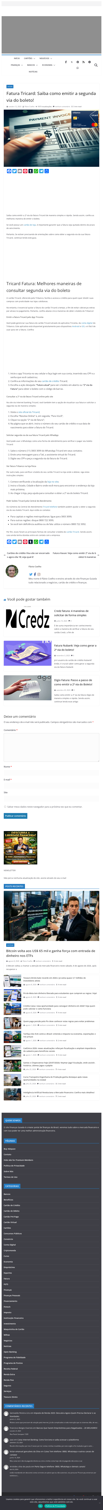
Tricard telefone (50, 506)
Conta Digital (10, 1244)
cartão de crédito (50, 381)
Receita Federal (11, 1369)
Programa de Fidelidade (14, 1357)
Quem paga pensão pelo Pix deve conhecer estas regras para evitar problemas (58, 1021)
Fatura (10, 86)
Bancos (31, 65)
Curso (6, 1256)
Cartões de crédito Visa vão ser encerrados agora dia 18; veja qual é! (28, 555)
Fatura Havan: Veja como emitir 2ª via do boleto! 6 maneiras (74, 555)
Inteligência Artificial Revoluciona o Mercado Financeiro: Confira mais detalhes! (59, 1092)
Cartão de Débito (11, 1211)
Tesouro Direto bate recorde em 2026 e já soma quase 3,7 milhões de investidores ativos (54, 979)
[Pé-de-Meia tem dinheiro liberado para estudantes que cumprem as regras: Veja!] (12, 995)
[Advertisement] (52, 35)
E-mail (8, 779)
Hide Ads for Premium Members (18, 1160)
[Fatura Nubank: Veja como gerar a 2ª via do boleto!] (28, 642)
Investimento (10, 1323)
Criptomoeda (10, 1250)
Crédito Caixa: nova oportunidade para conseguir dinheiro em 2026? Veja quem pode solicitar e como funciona (59, 1007)
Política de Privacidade (14, 1165)
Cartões (28, 58)
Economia (47, 65)
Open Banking (10, 1352)
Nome (8, 766)
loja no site (52, 481)
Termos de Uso (10, 1177)
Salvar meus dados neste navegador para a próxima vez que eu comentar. (44, 806)
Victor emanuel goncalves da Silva (25, 1451)
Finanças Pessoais (12, 1295)
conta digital (87, 323)
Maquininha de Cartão (14, 1329)
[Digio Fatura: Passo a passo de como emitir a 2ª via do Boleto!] (28, 677)
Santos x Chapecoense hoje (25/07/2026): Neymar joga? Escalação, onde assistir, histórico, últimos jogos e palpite (59, 1064)
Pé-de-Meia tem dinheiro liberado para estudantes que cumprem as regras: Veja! (60, 993)
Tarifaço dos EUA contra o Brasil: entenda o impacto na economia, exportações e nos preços (59, 1035)
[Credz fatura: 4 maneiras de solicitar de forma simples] (28, 608)
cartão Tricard (73, 532)
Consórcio (8, 1239)
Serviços (7, 1391)
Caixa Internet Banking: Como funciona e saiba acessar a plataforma (48, 1439)
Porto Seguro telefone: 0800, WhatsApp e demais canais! (60, 1466)
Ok (40, 1506)
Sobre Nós (8, 1171)
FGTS (6, 1284)
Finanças (15, 65)
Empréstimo (9, 1267)
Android (75, 326)
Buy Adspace (9, 1149)
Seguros (7, 1385)
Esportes (8, 1273)
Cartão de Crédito (12, 1205)
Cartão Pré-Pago (11, 1216)
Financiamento (10, 1301)
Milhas (7, 1335)
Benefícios (8, 1199)
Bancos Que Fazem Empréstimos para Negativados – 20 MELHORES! (66, 1428)
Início (17, 58)
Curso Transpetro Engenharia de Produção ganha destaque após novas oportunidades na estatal (55, 1078)
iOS (83, 326)
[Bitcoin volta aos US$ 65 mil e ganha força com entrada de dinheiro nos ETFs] (51, 916)
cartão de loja (30, 225)
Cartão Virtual (10, 1222)
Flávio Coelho (29, 106)
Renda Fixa (9, 1380)
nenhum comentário (62, 106)
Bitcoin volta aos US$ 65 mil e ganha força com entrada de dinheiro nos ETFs (50, 953)
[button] (33, 58)
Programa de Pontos (13, 1363)
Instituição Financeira (13, 1318)
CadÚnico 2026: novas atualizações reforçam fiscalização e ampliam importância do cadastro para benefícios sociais (59, 1049)
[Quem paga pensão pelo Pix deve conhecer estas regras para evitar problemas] (12, 1023)
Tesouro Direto (11, 1397)
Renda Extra (9, 1374)
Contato (7, 1154)
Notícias (33, 71)
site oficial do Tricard (28, 412)
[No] (99, 1503)
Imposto (7, 1312)
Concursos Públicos (13, 1233)
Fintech (7, 1307)
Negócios (44, 58)
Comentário (11, 730)
